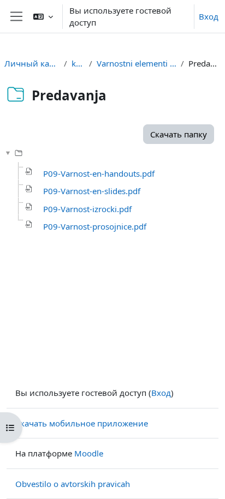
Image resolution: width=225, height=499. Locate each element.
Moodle (88, 453)
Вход (208, 16)
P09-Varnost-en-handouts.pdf (99, 173)
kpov (78, 63)
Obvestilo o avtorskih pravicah (72, 483)
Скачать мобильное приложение (81, 423)
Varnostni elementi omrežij (136, 63)
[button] (43, 16)
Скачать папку (178, 134)
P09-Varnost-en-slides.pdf (91, 190)
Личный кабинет (32, 63)
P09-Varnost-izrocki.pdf (87, 208)
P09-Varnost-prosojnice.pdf (94, 226)
